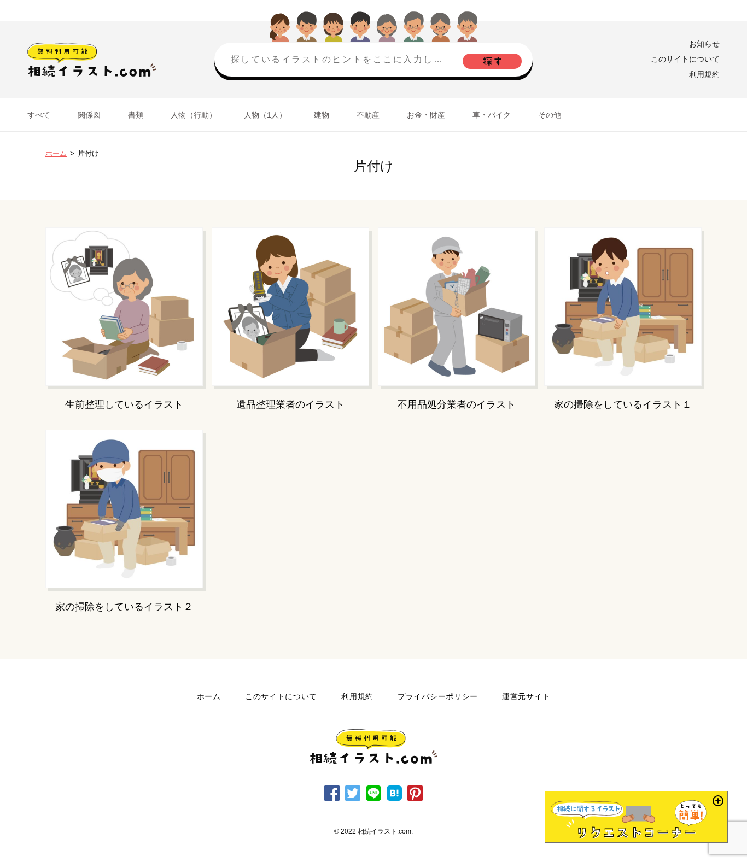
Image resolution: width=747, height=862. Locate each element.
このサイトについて (685, 59)
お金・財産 (426, 114)
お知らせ (704, 43)
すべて (38, 114)
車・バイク (491, 114)
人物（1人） (265, 114)
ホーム (56, 153)
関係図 (89, 114)
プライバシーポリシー (438, 696)
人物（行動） (194, 114)
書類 (135, 114)
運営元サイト (526, 696)
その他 (549, 114)
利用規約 (704, 74)
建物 (321, 114)
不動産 (368, 114)
